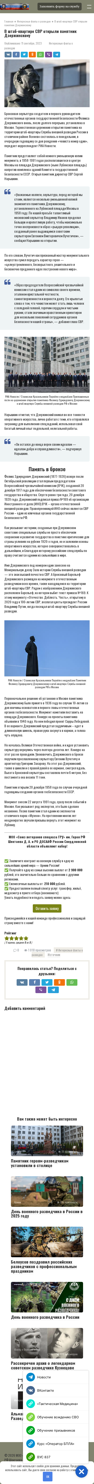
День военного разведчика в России (45, 1317)
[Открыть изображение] (17, 6)
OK (47, 1476)
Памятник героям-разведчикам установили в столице (39, 1162)
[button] (81, 1471)
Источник (54, 954)
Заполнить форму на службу (59, 6)
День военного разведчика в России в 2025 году (47, 1213)
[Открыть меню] (89, 6)
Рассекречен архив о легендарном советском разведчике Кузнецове (43, 1365)
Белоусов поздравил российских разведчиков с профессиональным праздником (44, 1266)
